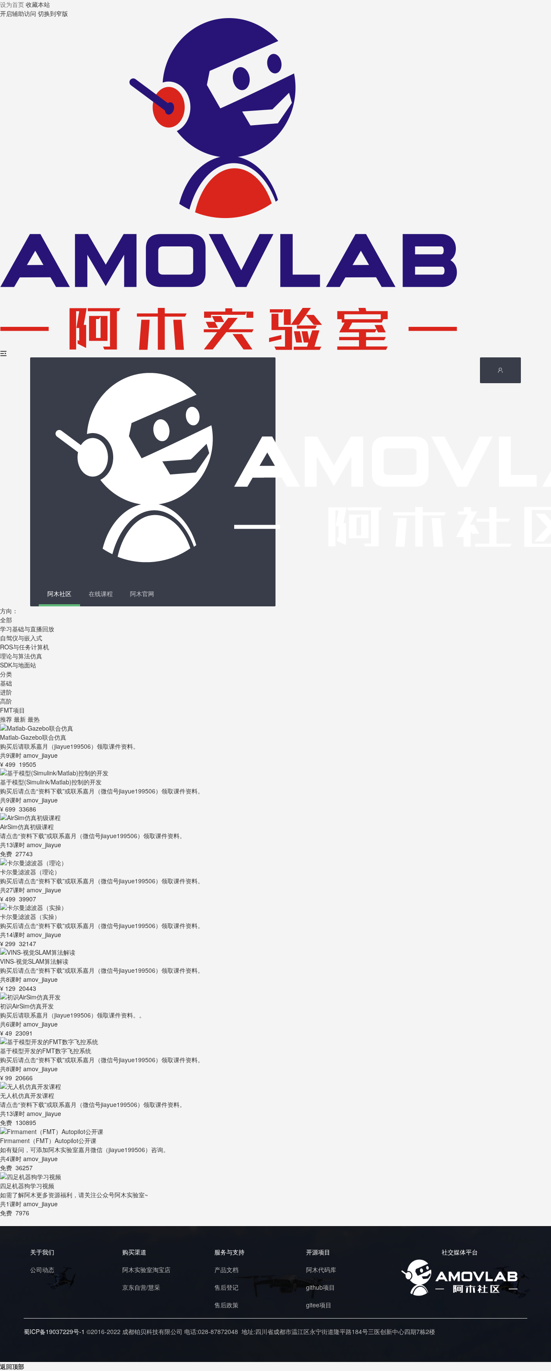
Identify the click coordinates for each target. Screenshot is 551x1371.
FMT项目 (12, 710)
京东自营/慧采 (141, 1287)
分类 (6, 674)
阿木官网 (142, 593)
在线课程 (101, 593)
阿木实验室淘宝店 (146, 1269)
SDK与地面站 (18, 665)
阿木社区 (59, 593)
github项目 (320, 1287)
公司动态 (42, 1269)
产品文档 (226, 1269)
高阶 (6, 701)
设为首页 (12, 4)
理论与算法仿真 (21, 656)
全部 (6, 619)
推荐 (6, 719)
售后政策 (226, 1304)
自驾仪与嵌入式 (21, 637)
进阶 (6, 692)
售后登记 (226, 1287)
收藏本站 (38, 4)
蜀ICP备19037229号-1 (54, 1331)
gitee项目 (318, 1304)
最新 (20, 719)
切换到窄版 (53, 13)
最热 (34, 719)
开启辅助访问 (18, 13)
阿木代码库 (321, 1269)
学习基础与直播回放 (27, 628)
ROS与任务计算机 (24, 646)
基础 (6, 683)
